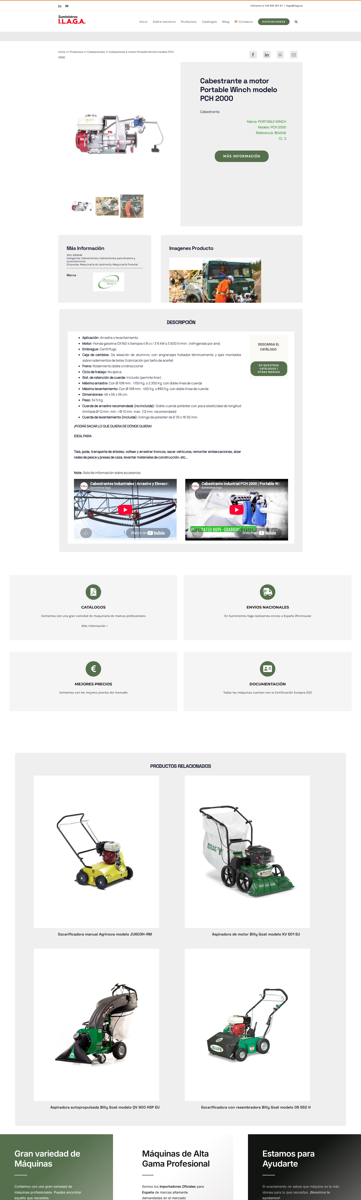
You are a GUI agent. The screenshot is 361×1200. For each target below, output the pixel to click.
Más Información (93, 626)
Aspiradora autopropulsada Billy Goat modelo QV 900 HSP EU (105, 1107)
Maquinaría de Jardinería (95, 264)
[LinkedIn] (267, 54)
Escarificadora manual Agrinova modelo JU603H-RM (105, 934)
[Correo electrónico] (294, 54)
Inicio (62, 52)
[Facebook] (253, 54)
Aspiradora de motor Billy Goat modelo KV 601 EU (256, 934)
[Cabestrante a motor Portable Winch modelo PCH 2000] (119, 133)
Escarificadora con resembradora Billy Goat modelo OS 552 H (256, 1107)
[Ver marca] (108, 275)
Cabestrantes (96, 52)
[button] (296, 21)
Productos (76, 52)
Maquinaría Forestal (125, 264)
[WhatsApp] (280, 54)
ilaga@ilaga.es (294, 5)
